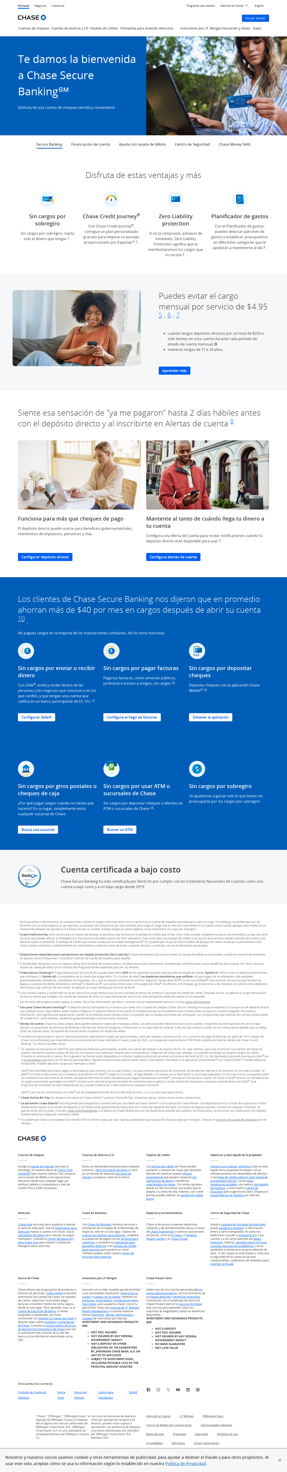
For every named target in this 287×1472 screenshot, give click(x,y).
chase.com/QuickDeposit (82, 1110)
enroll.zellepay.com (35, 1060)
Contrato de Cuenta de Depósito (236, 1119)
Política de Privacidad (185, 1463)
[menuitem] (201, 6)
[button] (280, 1460)
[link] (148, 1390)
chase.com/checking (197, 1002)
